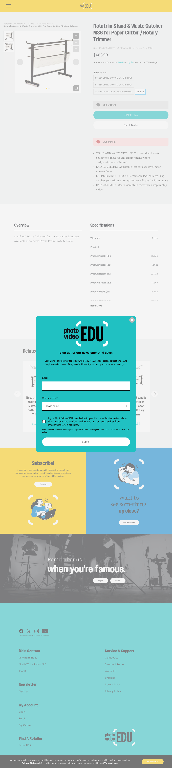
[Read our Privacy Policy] (128, 430)
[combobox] (86, 406)
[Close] (132, 320)
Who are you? (50, 398)
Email (45, 378)
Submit (86, 441)
